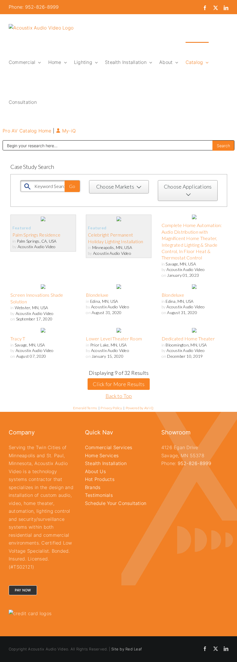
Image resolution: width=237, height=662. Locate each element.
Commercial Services (108, 447)
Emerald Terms (85, 408)
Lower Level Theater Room (114, 338)
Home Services (101, 455)
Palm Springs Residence (36, 234)
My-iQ (68, 131)
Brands (92, 487)
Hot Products (99, 479)
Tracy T (17, 338)
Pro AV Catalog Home (28, 131)
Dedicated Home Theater (188, 338)
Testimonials (99, 495)
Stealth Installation (106, 463)
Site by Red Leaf (126, 649)
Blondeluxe (97, 295)
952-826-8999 (195, 463)
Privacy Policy (111, 408)
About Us (95, 471)
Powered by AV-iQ (139, 408)
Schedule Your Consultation (115, 503)
